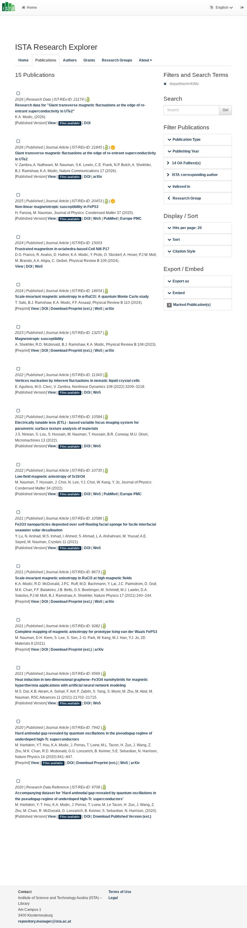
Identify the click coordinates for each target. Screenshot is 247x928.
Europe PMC (131, 218)
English (222, 7)
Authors (70, 60)
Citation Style (184, 251)
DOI (87, 123)
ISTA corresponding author (195, 175)
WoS (97, 218)
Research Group (187, 198)
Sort (176, 240)
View (52, 123)
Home (32, 7)
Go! (225, 110)
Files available (70, 123)
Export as (181, 281)
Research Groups (117, 60)
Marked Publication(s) (190, 305)
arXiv (97, 177)
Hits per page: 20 (187, 228)
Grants (89, 60)
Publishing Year (186, 151)
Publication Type (187, 139)
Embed (179, 293)
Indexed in (181, 186)
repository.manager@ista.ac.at (44, 921)
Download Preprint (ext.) (71, 309)
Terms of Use (119, 892)
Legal (113, 898)
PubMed (110, 218)
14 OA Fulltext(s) (186, 163)
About (144, 60)
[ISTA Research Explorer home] (8, 7)
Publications (45, 60)
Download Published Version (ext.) (122, 816)
